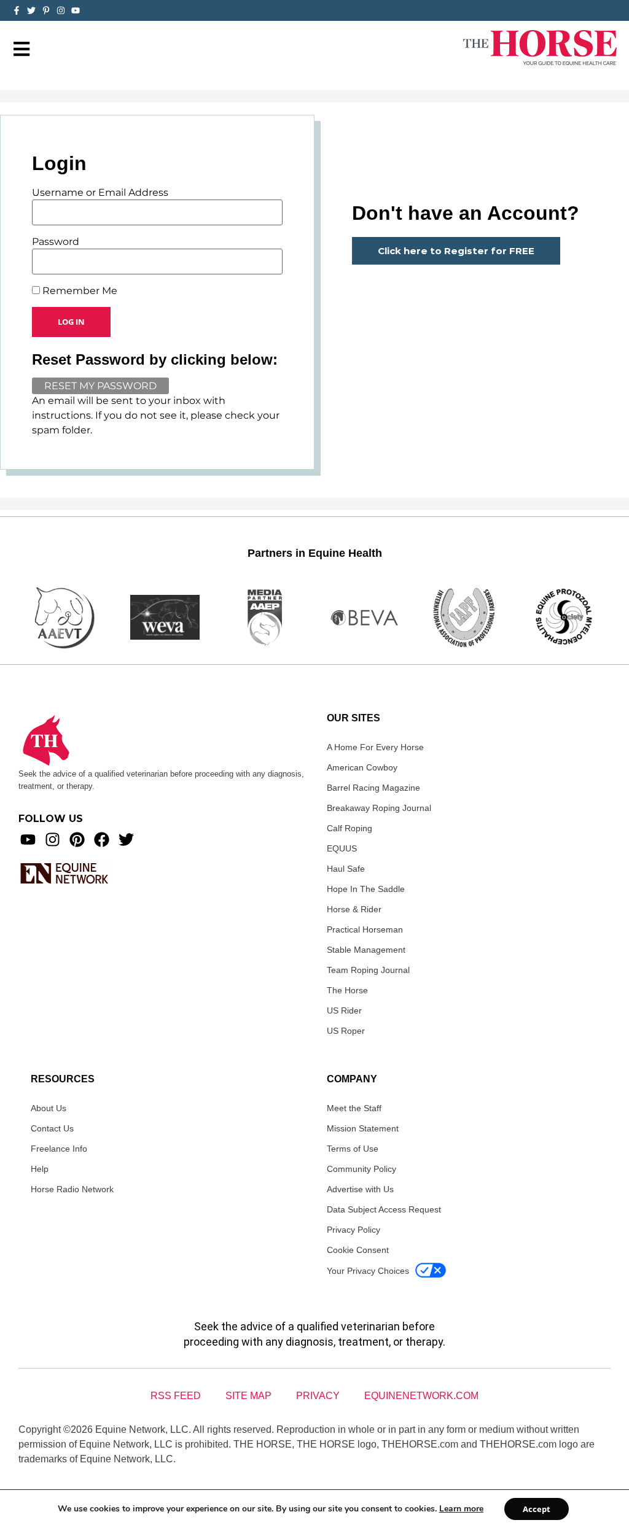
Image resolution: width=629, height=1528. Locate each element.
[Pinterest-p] (46, 10)
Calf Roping (349, 828)
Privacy (318, 1395)
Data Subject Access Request (384, 1209)
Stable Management (366, 950)
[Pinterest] (77, 839)
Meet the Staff (354, 1108)
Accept (536, 1508)
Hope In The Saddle (366, 889)
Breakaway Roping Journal (379, 808)
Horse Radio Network (72, 1189)
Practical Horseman (365, 929)
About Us (48, 1108)
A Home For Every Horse (375, 747)
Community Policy (361, 1169)
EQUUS (342, 848)
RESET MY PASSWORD (100, 386)
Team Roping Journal (368, 970)
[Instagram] (61, 10)
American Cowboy (362, 767)
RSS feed (175, 1395)
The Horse (347, 990)
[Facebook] (101, 839)
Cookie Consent (358, 1250)
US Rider (344, 1010)
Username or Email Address (100, 193)
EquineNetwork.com (421, 1395)
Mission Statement (363, 1128)
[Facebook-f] (16, 10)
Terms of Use (352, 1149)
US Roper (346, 1031)
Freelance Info (59, 1149)
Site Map (248, 1395)
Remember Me (78, 291)
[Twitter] (31, 10)
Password (55, 242)
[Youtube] (28, 839)
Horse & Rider (354, 909)
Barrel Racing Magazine (373, 788)
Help (40, 1169)
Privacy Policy (353, 1230)
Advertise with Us (360, 1189)
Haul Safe (346, 869)
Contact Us (52, 1128)
